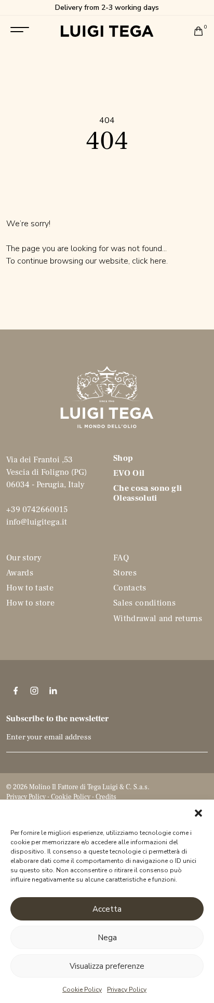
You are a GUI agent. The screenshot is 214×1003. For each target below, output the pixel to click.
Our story (24, 558)
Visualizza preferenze (107, 966)
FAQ (121, 558)
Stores (125, 573)
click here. (150, 261)
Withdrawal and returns (157, 618)
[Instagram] (34, 690)
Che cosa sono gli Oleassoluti (147, 493)
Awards (19, 573)
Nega (107, 937)
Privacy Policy (126, 989)
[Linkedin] (53, 690)
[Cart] (198, 31)
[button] (198, 812)
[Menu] (19, 29)
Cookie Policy (82, 989)
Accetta (107, 909)
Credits (106, 797)
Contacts (129, 588)
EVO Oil (128, 473)
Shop (123, 458)
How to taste (30, 588)
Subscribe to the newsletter (57, 718)
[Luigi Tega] (107, 31)
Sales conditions (144, 603)
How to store (30, 603)
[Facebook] (15, 690)
